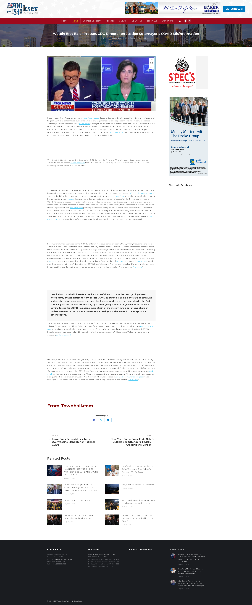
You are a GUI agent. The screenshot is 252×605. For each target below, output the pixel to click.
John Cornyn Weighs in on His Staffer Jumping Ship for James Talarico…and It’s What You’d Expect (80, 487)
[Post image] (54, 470)
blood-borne (84, 123)
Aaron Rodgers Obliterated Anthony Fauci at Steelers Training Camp (138, 501)
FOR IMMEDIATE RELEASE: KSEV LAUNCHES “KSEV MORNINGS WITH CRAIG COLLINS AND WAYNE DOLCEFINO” (81, 470)
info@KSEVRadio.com (64, 559)
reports (70, 199)
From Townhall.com (70, 406)
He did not (133, 380)
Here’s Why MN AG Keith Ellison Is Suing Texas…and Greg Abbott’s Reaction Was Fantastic (137, 469)
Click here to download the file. (103, 554)
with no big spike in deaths (142, 193)
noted (51, 261)
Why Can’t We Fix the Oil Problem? (138, 484)
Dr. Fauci (120, 261)
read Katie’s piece (91, 118)
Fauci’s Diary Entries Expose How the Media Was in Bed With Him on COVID (138, 518)
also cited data (76, 207)
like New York (141, 261)
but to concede (77, 163)
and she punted (63, 335)
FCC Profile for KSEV (99, 557)
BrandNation (78, 601)
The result (137, 267)
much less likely (117, 196)
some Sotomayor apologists (129, 377)
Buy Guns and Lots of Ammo (77, 500)
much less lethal (116, 132)
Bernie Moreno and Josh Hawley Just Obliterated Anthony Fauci (79, 516)
